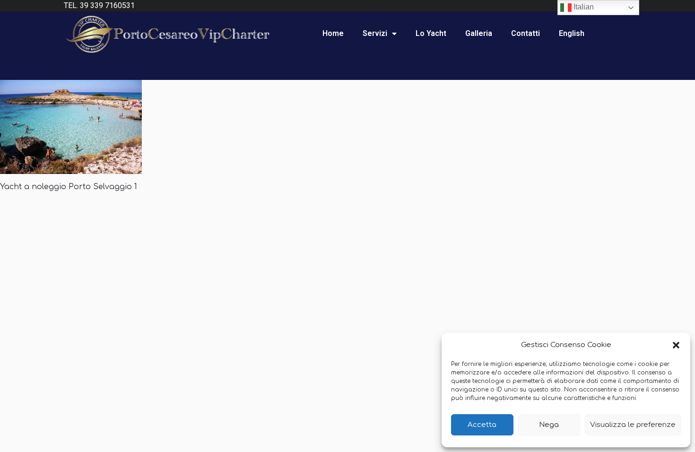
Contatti (525, 33)
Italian (583, 7)
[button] (676, 345)
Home (333, 33)
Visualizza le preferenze (633, 425)
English (571, 33)
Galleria (478, 33)
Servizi (375, 33)
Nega (549, 425)
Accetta (482, 425)
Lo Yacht (431, 33)
